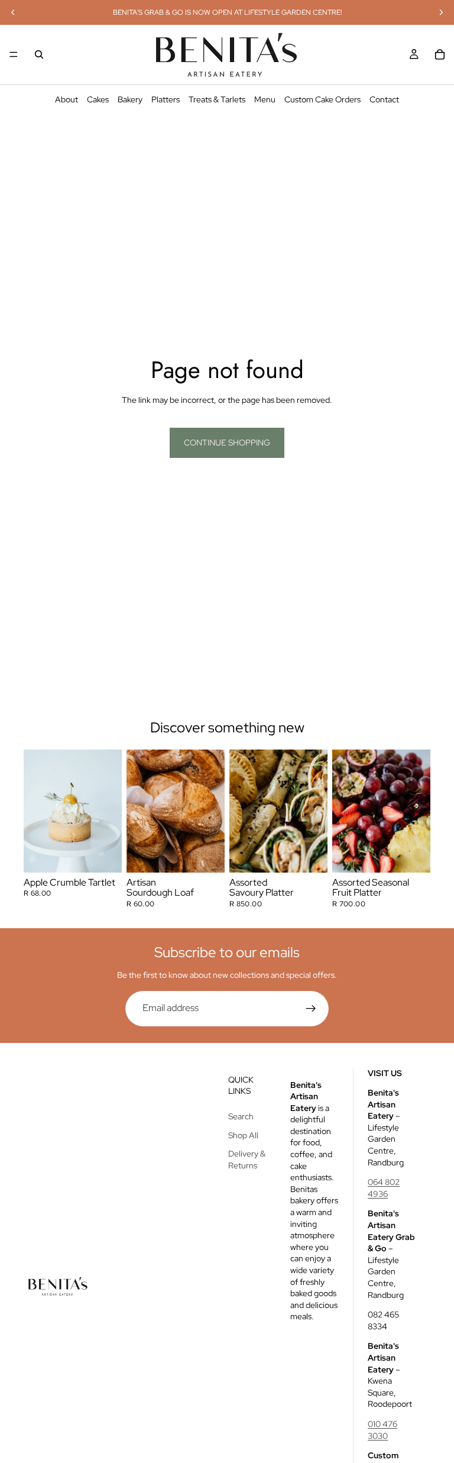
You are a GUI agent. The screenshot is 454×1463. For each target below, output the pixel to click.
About (66, 99)
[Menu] (13, 54)
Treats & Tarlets (217, 99)
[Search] (39, 54)
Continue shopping (227, 442)
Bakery (130, 99)
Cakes (98, 99)
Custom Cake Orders (322, 99)
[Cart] (440, 54)
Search (241, 1116)
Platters (165, 99)
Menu (264, 99)
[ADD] (103, 854)
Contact (384, 99)
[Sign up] (311, 1008)
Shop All (243, 1134)
